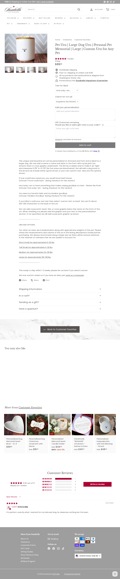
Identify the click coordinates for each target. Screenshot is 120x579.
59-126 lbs (46, 257)
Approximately (38, 247)
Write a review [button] (97, 484)
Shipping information (30, 289)
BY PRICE (58, 24)
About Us (24, 539)
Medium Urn (24, 252)
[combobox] (53, 9)
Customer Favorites (82, 40)
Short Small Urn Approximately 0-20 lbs (36, 242)
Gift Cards (25, 548)
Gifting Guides (27, 552)
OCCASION (12, 18)
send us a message (75, 275)
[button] (61, 58)
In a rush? (24, 295)
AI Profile (56, 574)
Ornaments (22, 24)
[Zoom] (26, 48)
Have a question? (28, 308)
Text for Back (61, 85)
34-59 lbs (48, 252)
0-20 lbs (48, 247)
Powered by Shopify (72, 574)
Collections (67, 40)
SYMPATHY (104, 18)
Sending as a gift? (29, 302)
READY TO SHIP (41, 24)
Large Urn (23, 257)
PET (9, 24)
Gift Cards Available (45, 2)
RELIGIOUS (75, 18)
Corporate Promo (28, 545)
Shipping (58, 139)
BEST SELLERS (44, 18)
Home (57, 40)
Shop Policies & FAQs (30, 555)
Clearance (25, 542)
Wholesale (25, 558)
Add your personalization (67, 107)
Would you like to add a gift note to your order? (78, 125)
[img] (12, 503)
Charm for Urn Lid (63, 97)
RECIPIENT (28, 18)
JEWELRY (90, 18)
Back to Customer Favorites (61, 329)
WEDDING (59, 18)
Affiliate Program (28, 561)
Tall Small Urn (25, 247)
